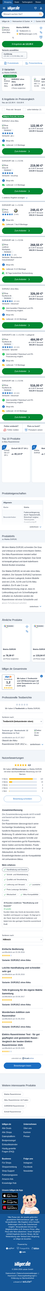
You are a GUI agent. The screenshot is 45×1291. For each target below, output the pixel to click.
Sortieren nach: (8, 717)
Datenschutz (11, 1273)
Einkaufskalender (10, 1144)
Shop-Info (10, 141)
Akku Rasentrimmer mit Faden (16, 1100)
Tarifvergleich (27, 2)
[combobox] (23, 14)
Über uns (28, 1128)
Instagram (28, 1163)
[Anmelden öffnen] (41, 8)
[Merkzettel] (35, 8)
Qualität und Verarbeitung (16, 879)
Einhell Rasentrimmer (12, 1112)
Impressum (12, 1276)
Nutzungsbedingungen (27, 1276)
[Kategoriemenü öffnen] (4, 8)
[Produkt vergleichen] (41, 32)
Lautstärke (35, 885)
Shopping (8, 2)
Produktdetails (13, 63)
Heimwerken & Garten (21, 21)
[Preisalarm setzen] (41, 37)
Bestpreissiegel (9, 1140)
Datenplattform (8, 1136)
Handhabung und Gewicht (16, 870)
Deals (16, 2)
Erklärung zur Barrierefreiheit (22, 1278)
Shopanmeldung (9, 1167)
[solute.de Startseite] (23, 1282)
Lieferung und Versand (15, 885)
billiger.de (6, 21)
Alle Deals (6, 1128)
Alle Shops (7, 1132)
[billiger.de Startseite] (14, 8)
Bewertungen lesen (22, 1066)
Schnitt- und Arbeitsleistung (17, 874)
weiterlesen (34, 527)
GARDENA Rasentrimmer (14, 1106)
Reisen (38, 2)
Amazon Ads (7, 1179)
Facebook (28, 1167)
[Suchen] (40, 14)
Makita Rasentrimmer (12, 1094)
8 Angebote (22, 44)
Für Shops (6, 1163)
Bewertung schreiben (22, 799)
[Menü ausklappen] (31, 21)
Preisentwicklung (35, 63)
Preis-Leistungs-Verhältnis (16, 889)
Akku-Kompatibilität (30, 894)
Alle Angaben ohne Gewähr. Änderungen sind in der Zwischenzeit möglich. (24, 1224)
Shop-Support (8, 1171)
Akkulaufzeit (11, 894)
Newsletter (28, 1171)
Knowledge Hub (9, 1183)
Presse (27, 1136)
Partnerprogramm (10, 1175)
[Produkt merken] (41, 28)
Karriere (27, 1132)
